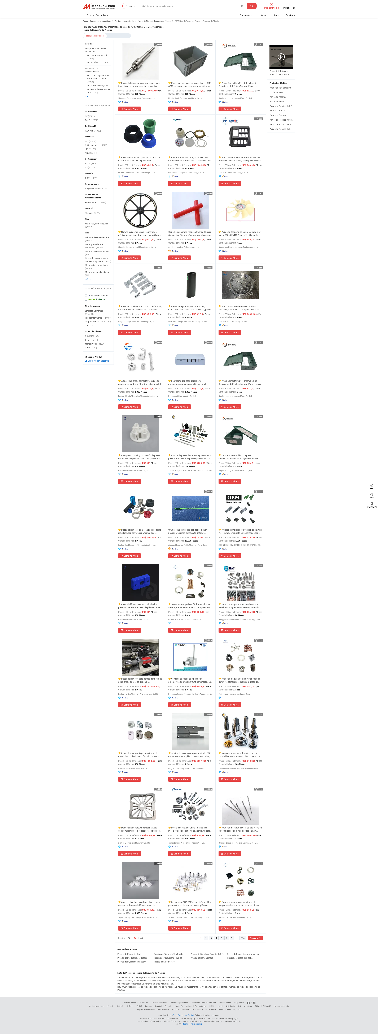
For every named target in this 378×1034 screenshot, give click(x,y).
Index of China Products (206, 1009)
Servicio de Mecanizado (97, 57)
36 (135, 938)
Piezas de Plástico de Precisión (283, 129)
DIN (90, 141)
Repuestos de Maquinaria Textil (98, 91)
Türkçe (257, 1006)
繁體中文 (130, 1006)
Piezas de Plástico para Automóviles (286, 124)
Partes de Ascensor (278, 96)
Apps (276, 15)
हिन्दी (239, 1006)
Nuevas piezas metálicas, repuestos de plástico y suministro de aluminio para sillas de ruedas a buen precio (139, 234)
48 (141, 938)
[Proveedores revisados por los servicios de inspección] (98, 295)
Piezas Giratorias (277, 110)
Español (158, 1006)
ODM (92, 336)
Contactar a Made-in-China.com (203, 1002)
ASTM (91, 163)
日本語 (139, 1006)
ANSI (91, 152)
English (110, 1006)
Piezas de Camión (277, 115)
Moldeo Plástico (97, 62)
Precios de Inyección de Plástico (131, 961)
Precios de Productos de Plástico (132, 957)
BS (90, 167)
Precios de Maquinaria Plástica (168, 957)
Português (179, 1006)
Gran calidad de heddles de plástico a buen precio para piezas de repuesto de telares (187, 531)
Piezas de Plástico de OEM (281, 106)
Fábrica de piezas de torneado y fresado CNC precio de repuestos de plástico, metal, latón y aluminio (190, 457)
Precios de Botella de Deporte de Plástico (208, 954)
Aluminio (92, 213)
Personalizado (95, 202)
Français (148, 1006)
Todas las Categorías (96, 15)
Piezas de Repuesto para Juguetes (243, 954)
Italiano (189, 1006)
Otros (91, 347)
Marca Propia (95, 343)
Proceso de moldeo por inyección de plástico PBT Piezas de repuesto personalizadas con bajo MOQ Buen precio (240, 531)
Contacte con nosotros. (98, 360)
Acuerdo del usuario (159, 1002)
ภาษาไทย (248, 1006)
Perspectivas (239, 1002)
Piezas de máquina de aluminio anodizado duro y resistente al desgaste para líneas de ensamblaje (239, 680)
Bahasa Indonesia (281, 1006)
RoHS (91, 120)
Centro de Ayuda (129, 1002)
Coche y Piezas (276, 92)
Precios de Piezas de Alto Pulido (168, 954)
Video (159, 44)
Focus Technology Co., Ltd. (183, 1015)
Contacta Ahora (131, 109)
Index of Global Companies (230, 1009)
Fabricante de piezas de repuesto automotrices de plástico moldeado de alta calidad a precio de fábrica (187, 382)
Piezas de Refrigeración (280, 87)
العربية (220, 1006)
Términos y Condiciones (192, 1024)
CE (90, 116)
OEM (91, 340)
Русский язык (200, 1006)
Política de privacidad (179, 1002)
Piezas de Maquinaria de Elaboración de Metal (98, 78)
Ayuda (264, 15)
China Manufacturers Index (183, 1009)
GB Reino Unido (96, 145)
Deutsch (168, 1006)
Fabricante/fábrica (98, 317)
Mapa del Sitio (225, 1002)
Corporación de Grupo (98, 321)
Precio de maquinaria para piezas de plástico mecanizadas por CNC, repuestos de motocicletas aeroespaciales (140, 159)
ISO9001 (93, 130)
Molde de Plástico (98, 85)
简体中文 (120, 1006)
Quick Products (163, 1009)
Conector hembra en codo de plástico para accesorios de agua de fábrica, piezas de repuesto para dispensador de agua (139, 904)
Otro (87, 96)
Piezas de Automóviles (164, 961)
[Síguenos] (248, 1002)
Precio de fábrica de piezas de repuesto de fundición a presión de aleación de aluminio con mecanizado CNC (139, 85)
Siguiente (254, 938)
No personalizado (96, 188)
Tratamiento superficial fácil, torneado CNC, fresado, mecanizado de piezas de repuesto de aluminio (189, 606)
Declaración (143, 1002)
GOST (91, 178)
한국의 (212, 1006)
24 (129, 938)
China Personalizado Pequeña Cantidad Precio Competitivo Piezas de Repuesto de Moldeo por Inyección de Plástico (189, 234)
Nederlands (230, 1006)
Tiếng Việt (267, 1006)
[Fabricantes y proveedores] (99, 6)
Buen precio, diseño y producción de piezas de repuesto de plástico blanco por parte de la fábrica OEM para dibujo (139, 457)
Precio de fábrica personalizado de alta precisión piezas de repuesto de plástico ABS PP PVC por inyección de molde (140, 606)
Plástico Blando (276, 101)
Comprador (245, 15)
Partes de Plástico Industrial (282, 119)
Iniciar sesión (289, 7)
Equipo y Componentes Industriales (95, 50)
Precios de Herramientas (201, 957)
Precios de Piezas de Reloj (129, 954)
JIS (90, 149)
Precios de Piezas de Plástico (240, 957)
